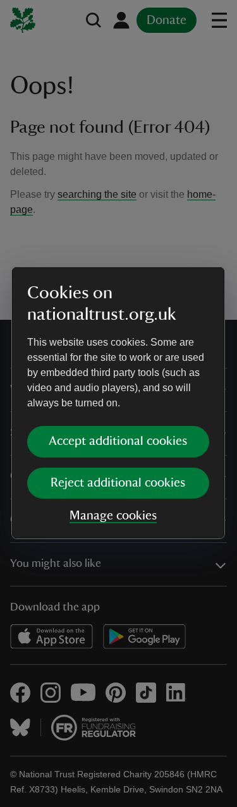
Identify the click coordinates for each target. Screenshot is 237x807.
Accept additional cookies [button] (118, 441)
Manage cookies (113, 515)
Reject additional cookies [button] (118, 482)
